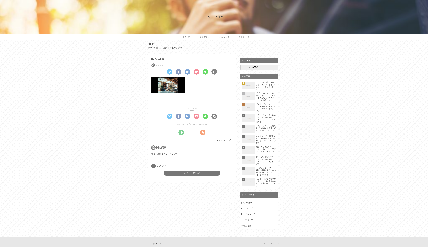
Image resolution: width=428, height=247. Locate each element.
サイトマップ (247, 208)
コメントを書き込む (192, 173)
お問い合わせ (247, 202)
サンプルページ (248, 214)
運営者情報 (246, 226)
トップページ (247, 220)
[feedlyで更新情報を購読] (181, 132)
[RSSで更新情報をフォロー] (202, 132)
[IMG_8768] (187, 72)
